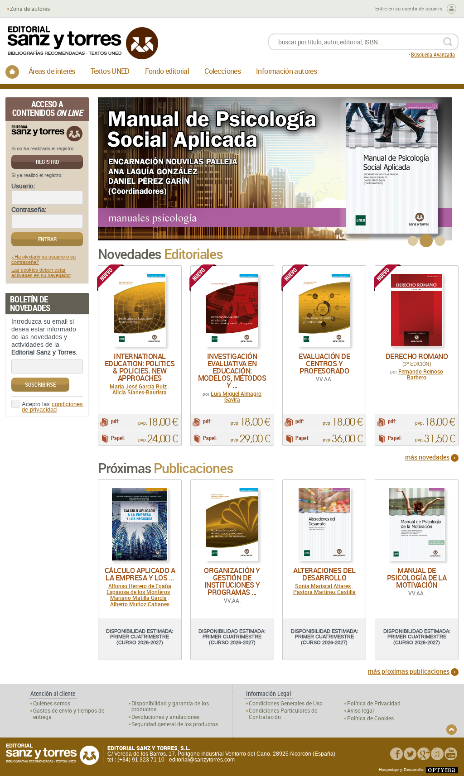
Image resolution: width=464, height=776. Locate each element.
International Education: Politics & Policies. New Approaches (140, 367)
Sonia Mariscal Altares (323, 585)
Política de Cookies (370, 718)
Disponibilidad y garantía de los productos (170, 706)
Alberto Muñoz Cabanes (139, 604)
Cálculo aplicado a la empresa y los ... (140, 574)
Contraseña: (29, 210)
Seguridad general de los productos (174, 724)
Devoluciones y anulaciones (165, 717)
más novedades (427, 457)
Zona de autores (30, 9)
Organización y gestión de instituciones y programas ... (232, 581)
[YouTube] (451, 753)
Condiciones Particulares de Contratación (283, 713)
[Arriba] (451, 729)
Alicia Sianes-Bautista (139, 392)
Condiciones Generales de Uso (286, 703)
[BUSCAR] (447, 42)
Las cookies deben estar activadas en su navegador (41, 273)
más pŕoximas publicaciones (409, 671)
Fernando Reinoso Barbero (420, 374)
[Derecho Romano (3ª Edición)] (417, 310)
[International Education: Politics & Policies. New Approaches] (140, 310)
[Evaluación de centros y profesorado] (324, 310)
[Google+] (423, 753)
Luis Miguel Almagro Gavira (236, 396)
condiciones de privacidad (52, 407)
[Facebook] (396, 753)
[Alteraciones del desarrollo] (324, 524)
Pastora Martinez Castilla (324, 591)
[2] (426, 240)
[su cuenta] (451, 9)
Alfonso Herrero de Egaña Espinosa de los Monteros (138, 588)
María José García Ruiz (138, 386)
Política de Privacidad (374, 703)
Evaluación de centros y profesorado (324, 363)
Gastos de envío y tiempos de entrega (68, 713)
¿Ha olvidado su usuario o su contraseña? (43, 259)
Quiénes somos (51, 703)
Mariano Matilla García (138, 597)
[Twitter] (410, 753)
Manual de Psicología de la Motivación (416, 577)
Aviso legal (360, 711)
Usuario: (23, 186)
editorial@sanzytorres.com (202, 760)
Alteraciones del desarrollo (324, 574)
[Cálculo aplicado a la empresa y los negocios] (139, 524)
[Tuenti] (437, 753)
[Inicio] (12, 72)
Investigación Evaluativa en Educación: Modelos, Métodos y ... (232, 370)
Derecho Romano (417, 356)
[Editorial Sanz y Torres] (82, 43)
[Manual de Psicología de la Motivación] (416, 524)
